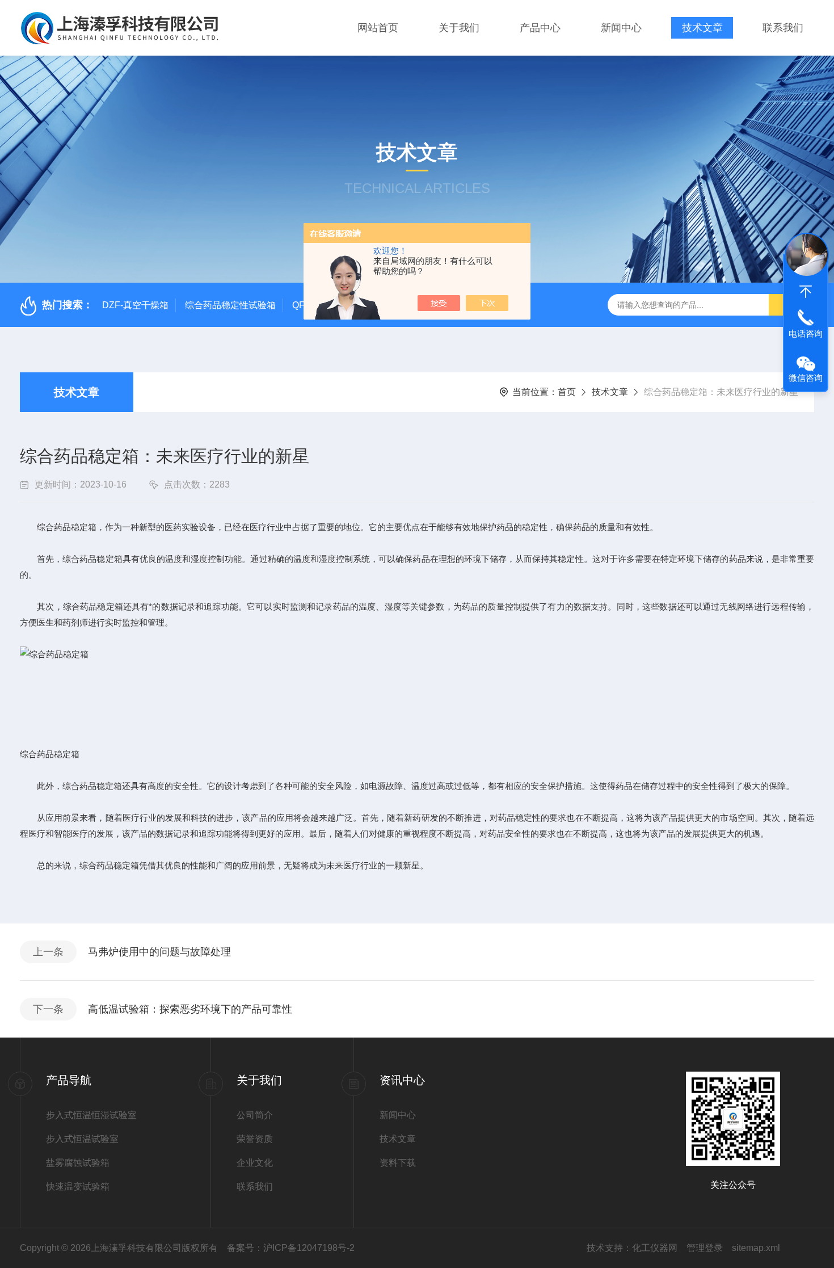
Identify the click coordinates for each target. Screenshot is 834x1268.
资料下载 (398, 1163)
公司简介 (255, 1115)
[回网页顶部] (805, 291)
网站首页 (377, 27)
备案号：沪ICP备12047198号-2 (291, 1248)
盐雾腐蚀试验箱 (77, 1163)
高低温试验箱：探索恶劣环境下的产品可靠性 (190, 1009)
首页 (567, 392)
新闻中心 (621, 27)
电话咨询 (806, 333)
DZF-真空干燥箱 (135, 305)
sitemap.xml (756, 1248)
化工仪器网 (654, 1248)
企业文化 (255, 1163)
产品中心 (540, 27)
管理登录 (704, 1248)
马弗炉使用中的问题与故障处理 (159, 952)
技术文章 (702, 27)
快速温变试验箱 (77, 1186)
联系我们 (783, 27)
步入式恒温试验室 (82, 1139)
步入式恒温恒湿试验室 (91, 1115)
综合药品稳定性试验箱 (230, 305)
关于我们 (459, 27)
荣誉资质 (255, 1139)
